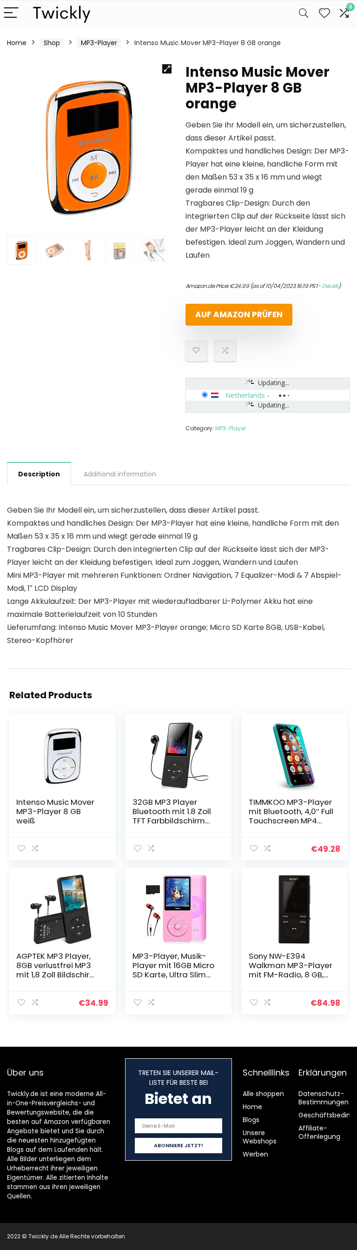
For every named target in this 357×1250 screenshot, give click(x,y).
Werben (255, 1154)
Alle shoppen (263, 1093)
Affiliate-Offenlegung (319, 1132)
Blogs (251, 1119)
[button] (167, 69)
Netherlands (245, 395)
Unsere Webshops (260, 1137)
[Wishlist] (324, 13)
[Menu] (11, 13)
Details (330, 286)
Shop (52, 42)
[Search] (303, 13)
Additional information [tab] (120, 474)
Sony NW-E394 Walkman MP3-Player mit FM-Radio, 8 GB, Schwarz (290, 969)
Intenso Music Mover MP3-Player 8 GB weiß (55, 811)
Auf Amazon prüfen (239, 314)
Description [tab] (39, 474)
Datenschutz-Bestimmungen (323, 1098)
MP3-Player (99, 42)
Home (16, 42)
